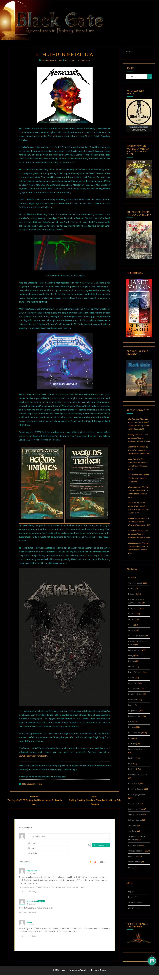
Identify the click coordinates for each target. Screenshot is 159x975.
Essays (131, 655)
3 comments (84, 60)
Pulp (130, 763)
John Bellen (133, 474)
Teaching (132, 831)
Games (131, 677)
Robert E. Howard (135, 789)
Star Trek (132, 825)
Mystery (131, 727)
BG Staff (131, 594)
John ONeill (32, 901)
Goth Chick (133, 683)
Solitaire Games (135, 820)
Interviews (132, 699)
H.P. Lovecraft (28, 783)
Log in (130, 891)
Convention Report (136, 635)
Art (129, 577)
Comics (131, 619)
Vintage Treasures (135, 850)
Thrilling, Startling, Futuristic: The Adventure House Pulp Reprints (95, 800)
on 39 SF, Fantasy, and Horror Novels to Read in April (34, 800)
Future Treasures (135, 672)
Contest (131, 630)
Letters (131, 705)
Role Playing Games (136, 794)
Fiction (131, 666)
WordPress (85, 970)
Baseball (132, 588)
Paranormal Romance (137, 749)
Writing (131, 867)
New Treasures (134, 732)
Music (39, 783)
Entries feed (133, 897)
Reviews (131, 769)
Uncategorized (134, 845)
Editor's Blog (133, 650)
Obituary (132, 743)
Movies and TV (134, 716)
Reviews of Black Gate (137, 774)
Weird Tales (133, 856)
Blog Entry (132, 608)
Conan (131, 625)
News (130, 738)
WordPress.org (134, 908)
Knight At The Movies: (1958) (138, 478)
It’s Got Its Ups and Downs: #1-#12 (139, 437)
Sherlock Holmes (135, 814)
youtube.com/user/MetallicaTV (33, 755)
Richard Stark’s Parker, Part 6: (138, 509)
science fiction (134, 803)
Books (131, 613)
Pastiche (132, 758)
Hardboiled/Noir (135, 694)
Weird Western (134, 861)
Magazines (132, 710)
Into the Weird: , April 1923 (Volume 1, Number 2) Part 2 (138, 425)
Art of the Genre (135, 583)
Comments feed (135, 902)
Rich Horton (133, 783)
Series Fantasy (134, 809)
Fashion (131, 661)
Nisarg (103, 970)
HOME (129, 51)
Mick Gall (70, 60)
